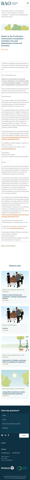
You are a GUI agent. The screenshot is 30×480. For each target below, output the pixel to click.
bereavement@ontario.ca (9, 149)
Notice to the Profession (8, 246)
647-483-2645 (16, 453)
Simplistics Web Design (19, 478)
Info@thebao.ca (5, 453)
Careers (3, 443)
